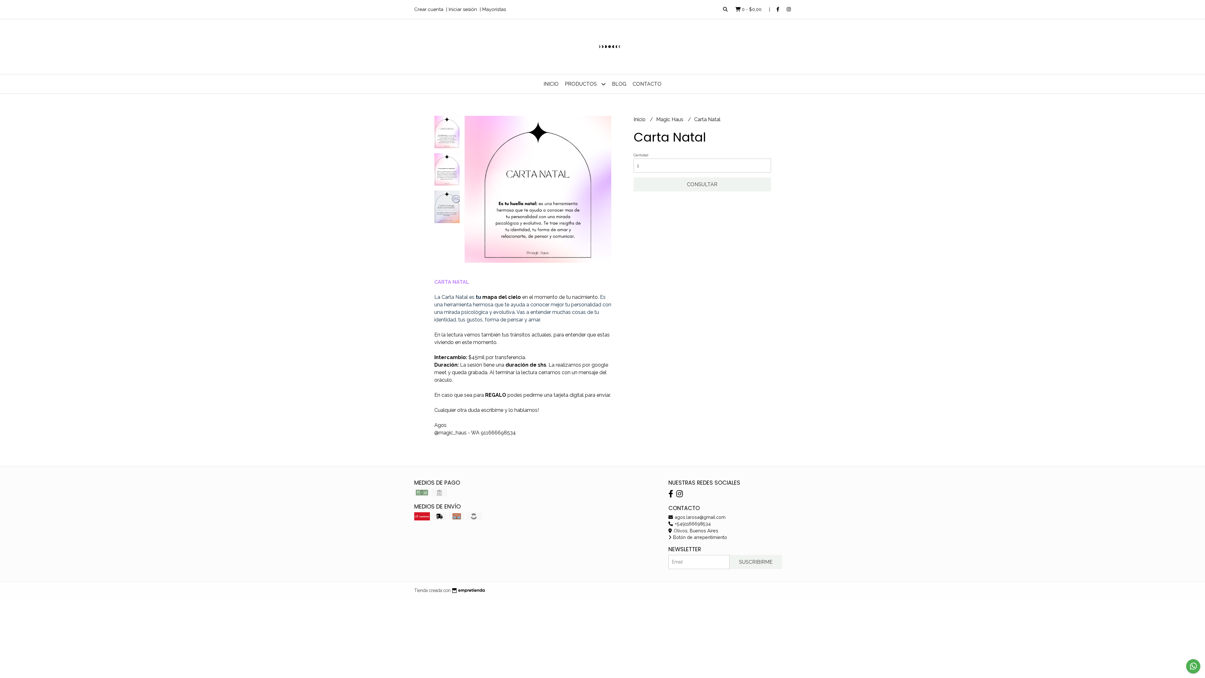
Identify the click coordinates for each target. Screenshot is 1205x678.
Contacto (647, 84)
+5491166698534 (692, 523)
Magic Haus (670, 119)
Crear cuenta (428, 9)
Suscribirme (756, 562)
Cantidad (641, 155)
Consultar (702, 184)
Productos (581, 84)
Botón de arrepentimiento (699, 537)
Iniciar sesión (463, 9)
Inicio (551, 84)
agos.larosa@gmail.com (699, 517)
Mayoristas (494, 9)
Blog (619, 84)
